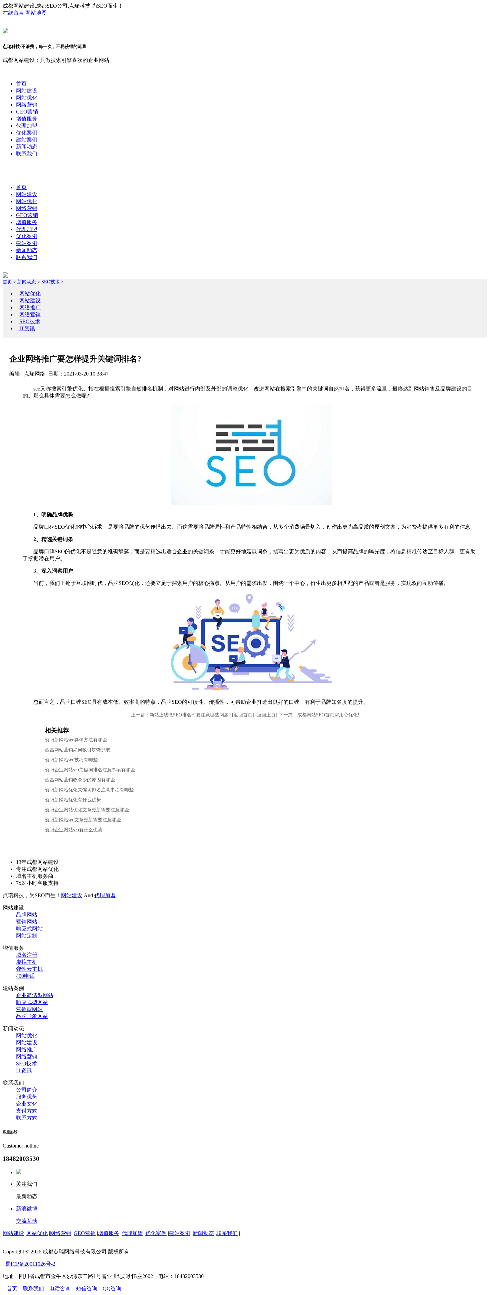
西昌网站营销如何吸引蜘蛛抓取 (77, 749)
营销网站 (26, 921)
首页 (21, 84)
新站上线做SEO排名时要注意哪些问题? (190, 714)
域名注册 (26, 955)
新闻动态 (26, 146)
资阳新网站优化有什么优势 (73, 799)
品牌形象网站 (32, 1016)
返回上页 (266, 714)
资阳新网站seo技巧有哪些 (71, 759)
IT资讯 (27, 328)
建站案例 (26, 139)
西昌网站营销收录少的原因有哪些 (80, 779)
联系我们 (26, 153)
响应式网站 (29, 928)
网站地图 (36, 13)
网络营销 (26, 105)
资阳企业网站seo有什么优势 (73, 829)
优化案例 (26, 132)
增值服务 (26, 119)
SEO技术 (50, 281)
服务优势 (26, 1097)
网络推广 (30, 307)
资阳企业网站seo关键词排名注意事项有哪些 (90, 769)
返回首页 (243, 714)
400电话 (25, 976)
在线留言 (13, 13)
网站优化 (26, 98)
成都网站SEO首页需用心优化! (328, 714)
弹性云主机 (29, 969)
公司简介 (26, 1090)
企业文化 (26, 1104)
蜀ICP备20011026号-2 (30, 1264)
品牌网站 (26, 914)
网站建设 (26, 91)
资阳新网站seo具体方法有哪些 (76, 739)
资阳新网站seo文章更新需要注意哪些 (83, 819)
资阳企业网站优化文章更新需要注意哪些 (87, 809)
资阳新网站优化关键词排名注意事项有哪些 (89, 789)
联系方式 (26, 1118)
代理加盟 (26, 126)
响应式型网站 (32, 1002)
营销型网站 (29, 1009)
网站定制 (26, 935)
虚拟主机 (26, 962)
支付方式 (26, 1111)
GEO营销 (27, 112)
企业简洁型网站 (34, 995)
